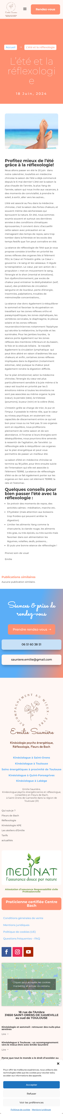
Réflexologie (9, 820)
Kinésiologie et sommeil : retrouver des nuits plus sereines (31, 1028)
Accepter (31, 1084)
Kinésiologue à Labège (31, 780)
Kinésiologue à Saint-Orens (31, 757)
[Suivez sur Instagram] (17, 952)
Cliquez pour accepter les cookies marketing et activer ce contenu (31, 984)
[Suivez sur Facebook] (6, 952)
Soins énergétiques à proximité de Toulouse (31, 769)
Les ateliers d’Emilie (13, 830)
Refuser (31, 1093)
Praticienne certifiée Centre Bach (31, 904)
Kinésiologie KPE (11, 825)
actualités (7, 840)
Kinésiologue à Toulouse (31, 763)
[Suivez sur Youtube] (28, 952)
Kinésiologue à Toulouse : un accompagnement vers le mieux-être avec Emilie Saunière (30, 1043)
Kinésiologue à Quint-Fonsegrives (32, 775)
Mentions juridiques (41, 1109)
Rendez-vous (45, 9)
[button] (58, 1063)
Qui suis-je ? (9, 810)
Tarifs (5, 835)
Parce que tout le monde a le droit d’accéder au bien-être (30, 1059)
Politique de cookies (20, 1109)
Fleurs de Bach (10, 815)
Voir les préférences (32, 1102)
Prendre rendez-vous (30, 629)
